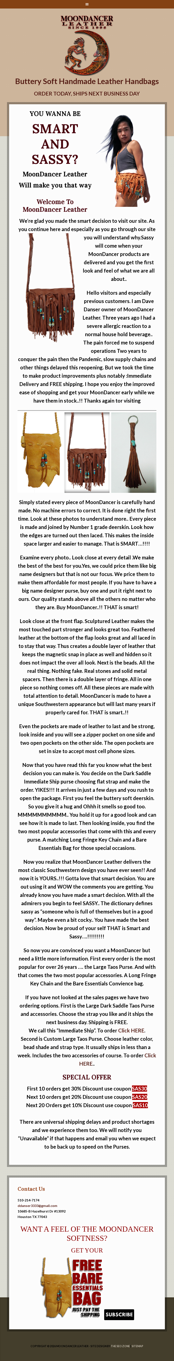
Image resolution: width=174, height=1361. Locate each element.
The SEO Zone (120, 1346)
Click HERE (131, 1030)
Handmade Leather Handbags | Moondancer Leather (87, 19)
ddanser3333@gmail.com (37, 1206)
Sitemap (137, 1346)
